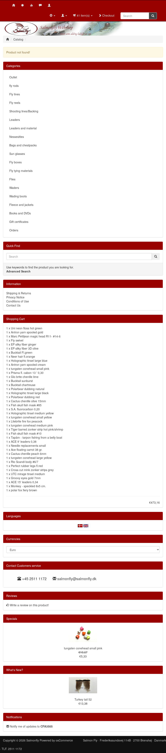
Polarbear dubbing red (25, 397)
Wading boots (18, 196)
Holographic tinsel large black (30, 393)
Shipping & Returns (18, 293)
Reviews (11, 596)
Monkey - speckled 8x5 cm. (28, 486)
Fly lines (14, 94)
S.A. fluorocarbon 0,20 (25, 409)
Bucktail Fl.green (21, 352)
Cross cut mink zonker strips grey (32, 470)
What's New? (14, 670)
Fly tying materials (21, 171)
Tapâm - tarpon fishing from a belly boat (36, 437)
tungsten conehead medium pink (32, 425)
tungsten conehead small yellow (31, 417)
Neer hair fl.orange (23, 356)
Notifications (14, 717)
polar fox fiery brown (24, 490)
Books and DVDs (20, 213)
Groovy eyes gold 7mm (26, 478)
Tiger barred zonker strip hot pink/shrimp (37, 429)
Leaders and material (23, 128)
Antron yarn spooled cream (28, 365)
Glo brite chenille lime (24, 377)
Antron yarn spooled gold (27, 332)
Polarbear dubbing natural (27, 389)
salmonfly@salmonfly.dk (76, 578)
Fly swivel (17, 340)
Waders (14, 188)
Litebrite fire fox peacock (26, 421)
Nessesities (16, 137)
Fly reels (14, 103)
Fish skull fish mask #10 (26, 433)
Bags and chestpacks (23, 145)
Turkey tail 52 (83, 699)
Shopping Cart (15, 319)
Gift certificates (18, 222)
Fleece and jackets (21, 205)
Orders (13, 230)
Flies (12, 179)
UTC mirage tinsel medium (28, 474)
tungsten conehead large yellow (31, 458)
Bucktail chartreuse (23, 385)
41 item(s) (83, 15)
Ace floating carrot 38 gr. (26, 450)
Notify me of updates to (31, 726)
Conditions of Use (17, 301)
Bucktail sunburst (22, 381)
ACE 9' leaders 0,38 (23, 441)
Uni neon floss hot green (26, 328)
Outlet (13, 77)
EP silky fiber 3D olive (24, 348)
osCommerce (64, 740)
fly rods (14, 86)
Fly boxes (15, 162)
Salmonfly (32, 740)
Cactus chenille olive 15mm (28, 401)
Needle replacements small (28, 446)
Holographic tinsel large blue (29, 360)
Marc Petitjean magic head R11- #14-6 (36, 336)
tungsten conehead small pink (30, 369)
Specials (11, 619)
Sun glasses (17, 154)
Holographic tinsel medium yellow (32, 413)
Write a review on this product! (29, 605)
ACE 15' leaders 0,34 (24, 482)
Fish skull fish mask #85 (26, 405)
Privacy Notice (15, 297)
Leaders (14, 120)
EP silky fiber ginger (23, 344)
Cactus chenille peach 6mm (28, 454)
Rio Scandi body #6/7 (24, 462)
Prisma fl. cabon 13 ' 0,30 (27, 373)
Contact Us (13, 305)
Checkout (107, 15)
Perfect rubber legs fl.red (27, 466)
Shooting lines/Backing (23, 111)
